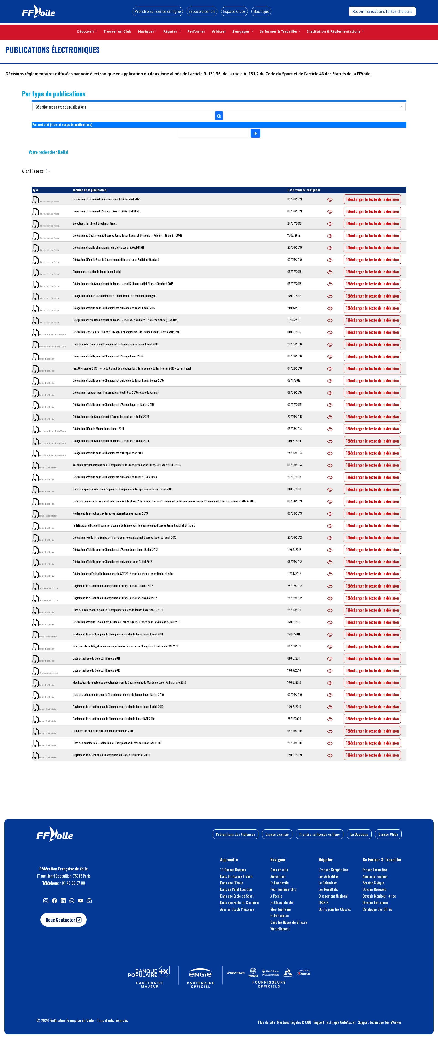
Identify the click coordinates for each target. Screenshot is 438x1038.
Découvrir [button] (85, 31)
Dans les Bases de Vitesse (288, 922)
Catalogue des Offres (377, 909)
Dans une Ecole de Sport (237, 896)
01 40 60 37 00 (73, 883)
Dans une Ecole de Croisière (239, 902)
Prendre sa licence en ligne (158, 11)
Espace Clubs (234, 11)
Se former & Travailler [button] (279, 31)
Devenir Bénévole (374, 889)
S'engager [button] (241, 31)
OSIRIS (323, 902)
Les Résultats (328, 889)
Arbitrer (219, 31)
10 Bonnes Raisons (233, 869)
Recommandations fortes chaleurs (382, 11)
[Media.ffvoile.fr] (89, 900)
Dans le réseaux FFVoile (236, 876)
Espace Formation (375, 869)
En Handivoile (279, 882)
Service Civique (373, 882)
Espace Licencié (202, 11)
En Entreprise (279, 915)
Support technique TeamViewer (380, 1022)
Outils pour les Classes (335, 909)
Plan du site (266, 1022)
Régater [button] (170, 31)
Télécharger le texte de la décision (372, 199)
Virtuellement (280, 929)
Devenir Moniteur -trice (379, 896)
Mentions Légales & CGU (294, 1022)
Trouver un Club (117, 31)
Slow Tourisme (280, 909)
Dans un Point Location (236, 889)
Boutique (261, 11)
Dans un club (279, 869)
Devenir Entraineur (375, 902)
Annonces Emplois (375, 876)
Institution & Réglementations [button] (334, 31)
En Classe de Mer (282, 902)
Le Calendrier (328, 882)
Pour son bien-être (283, 889)
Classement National (333, 896)
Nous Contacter (61, 919)
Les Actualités (329, 876)
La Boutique (359, 833)
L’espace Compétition (333, 869)
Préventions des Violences (235, 833)
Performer (196, 31)
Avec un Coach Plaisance (237, 909)
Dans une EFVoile (231, 882)
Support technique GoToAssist (334, 1022)
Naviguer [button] (146, 31)
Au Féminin (277, 876)
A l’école (276, 896)
